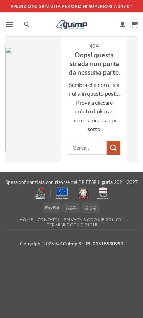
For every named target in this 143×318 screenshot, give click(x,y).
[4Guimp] (71, 24)
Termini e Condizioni (72, 224)
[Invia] (113, 147)
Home (26, 219)
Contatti (48, 219)
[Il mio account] (122, 24)
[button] (9, 24)
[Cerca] (26, 24)
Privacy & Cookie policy (93, 219)
